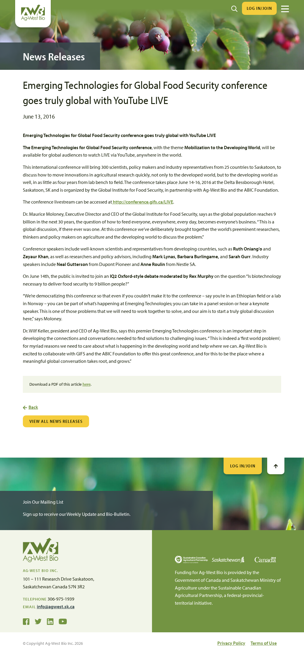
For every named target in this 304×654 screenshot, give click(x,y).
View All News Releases (56, 421)
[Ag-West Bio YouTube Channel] (63, 621)
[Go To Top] (275, 466)
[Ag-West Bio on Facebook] (26, 621)
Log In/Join (259, 8)
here (87, 384)
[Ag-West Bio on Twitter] (38, 621)
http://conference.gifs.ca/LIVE (142, 202)
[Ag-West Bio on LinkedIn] (50, 621)
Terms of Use (264, 643)
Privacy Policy (231, 643)
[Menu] (285, 9)
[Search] (234, 8)
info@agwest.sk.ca (56, 606)
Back (33, 407)
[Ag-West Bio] (33, 19)
